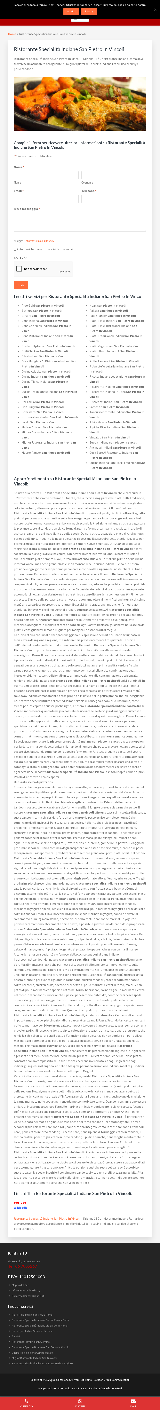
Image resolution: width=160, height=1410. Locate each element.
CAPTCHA (20, 257)
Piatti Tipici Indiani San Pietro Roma (32, 1314)
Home (12, 34)
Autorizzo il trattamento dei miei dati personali (45, 249)
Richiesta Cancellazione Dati (28, 1296)
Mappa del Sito (20, 1285)
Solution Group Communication (112, 1380)
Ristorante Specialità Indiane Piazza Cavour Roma (40, 1320)
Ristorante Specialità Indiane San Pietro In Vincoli (47, 1218)
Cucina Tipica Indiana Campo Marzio (32, 1352)
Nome (17, 182)
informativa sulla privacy (39, 241)
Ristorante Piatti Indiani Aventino (31, 1341)
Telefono (88, 191)
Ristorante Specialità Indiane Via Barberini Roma (40, 1325)
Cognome (87, 182)
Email (19, 191)
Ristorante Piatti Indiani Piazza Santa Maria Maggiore (42, 1363)
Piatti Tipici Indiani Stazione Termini (32, 1331)
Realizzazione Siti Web (65, 1380)
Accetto (71, 11)
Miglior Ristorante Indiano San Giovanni (34, 1358)
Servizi (16, 1336)
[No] (155, 10)
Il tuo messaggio (27, 209)
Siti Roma (86, 1380)
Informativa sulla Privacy (26, 1290)
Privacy (89, 11)
